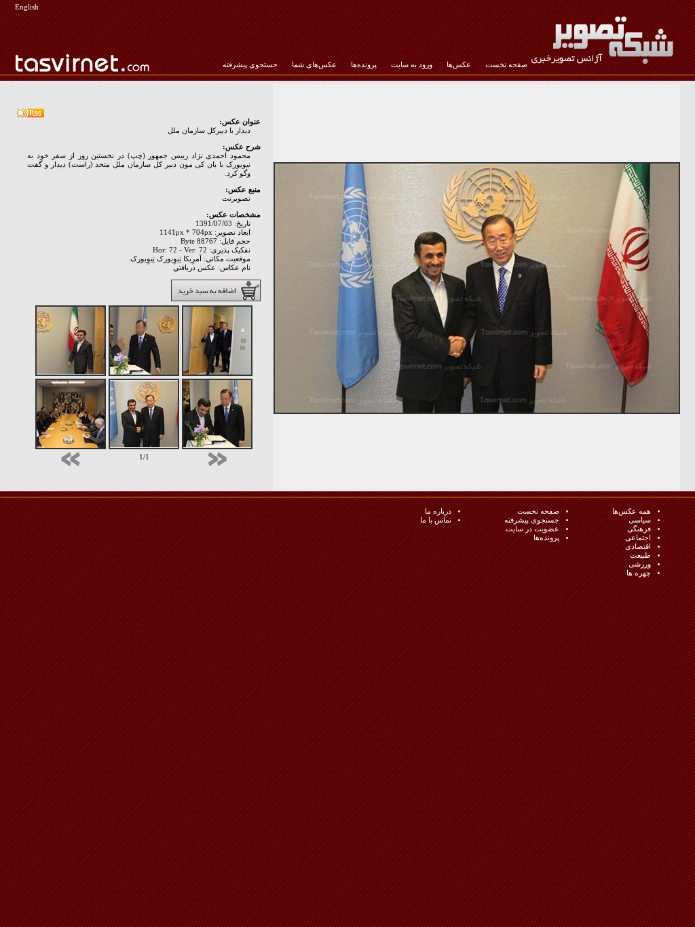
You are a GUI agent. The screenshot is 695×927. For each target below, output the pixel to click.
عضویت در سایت (532, 529)
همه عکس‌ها (631, 511)
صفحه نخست (506, 65)
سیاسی (639, 520)
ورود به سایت (411, 65)
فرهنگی (639, 529)
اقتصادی (638, 546)
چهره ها (638, 573)
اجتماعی (638, 538)
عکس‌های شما (314, 65)
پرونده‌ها (364, 65)
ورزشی (639, 564)
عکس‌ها (459, 65)
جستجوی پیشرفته (250, 65)
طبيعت (640, 555)
